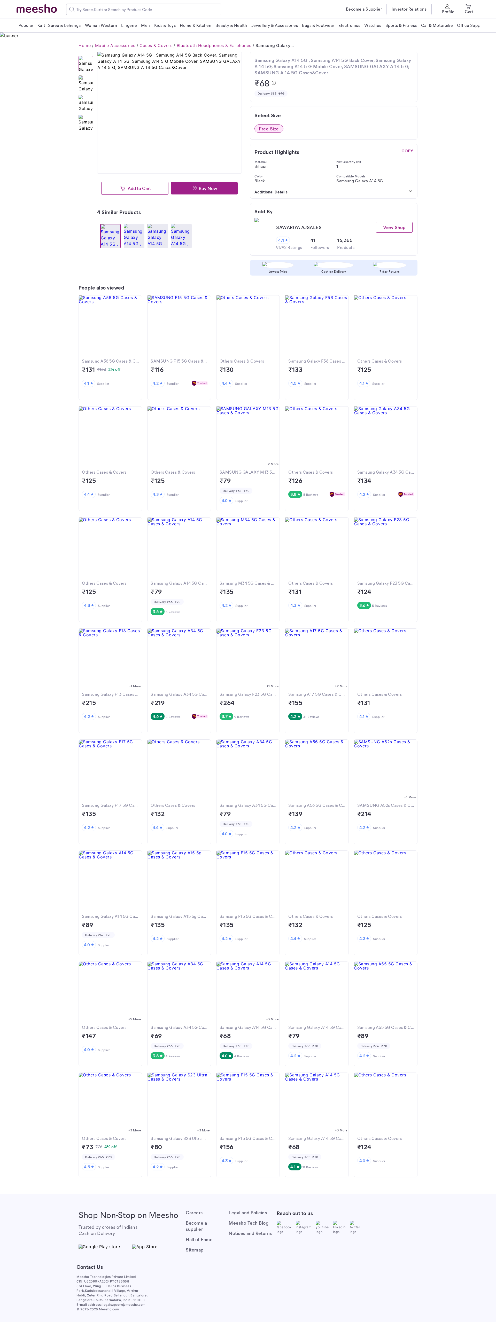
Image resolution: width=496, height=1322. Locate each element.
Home (85, 45)
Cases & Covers (156, 45)
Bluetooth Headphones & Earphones (214, 45)
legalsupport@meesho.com (124, 1305)
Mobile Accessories (115, 45)
